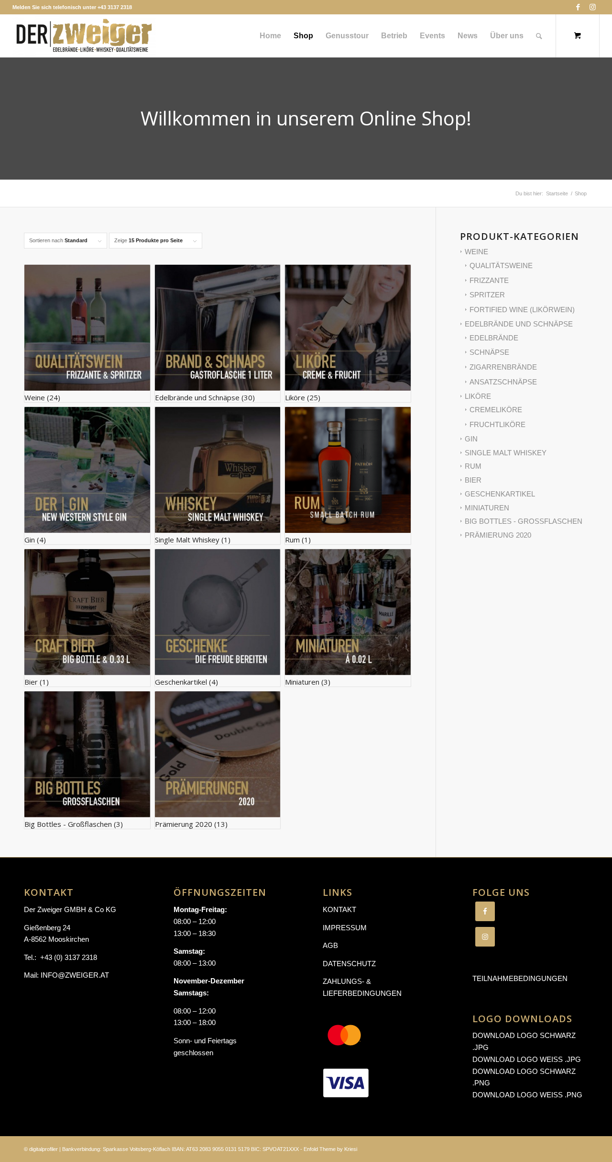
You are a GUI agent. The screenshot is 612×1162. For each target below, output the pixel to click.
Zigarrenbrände (503, 367)
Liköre (478, 396)
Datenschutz (349, 963)
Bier (473, 480)
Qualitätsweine (501, 265)
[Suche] (539, 35)
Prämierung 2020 (498, 535)
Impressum (345, 928)
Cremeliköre (496, 410)
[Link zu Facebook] (578, 7)
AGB (330, 945)
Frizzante (489, 280)
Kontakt (339, 909)
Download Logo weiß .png (527, 1095)
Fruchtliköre (497, 424)
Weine (476, 252)
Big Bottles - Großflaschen (523, 521)
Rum (473, 466)
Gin (471, 439)
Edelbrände (494, 338)
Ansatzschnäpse (503, 382)
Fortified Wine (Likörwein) (522, 309)
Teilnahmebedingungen (520, 978)
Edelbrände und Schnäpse (519, 324)
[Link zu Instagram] (592, 7)
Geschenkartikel (500, 494)
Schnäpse (489, 352)
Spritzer (487, 295)
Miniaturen (487, 508)
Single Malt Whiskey (505, 453)
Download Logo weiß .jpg (526, 1059)
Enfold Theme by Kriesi (330, 1149)
